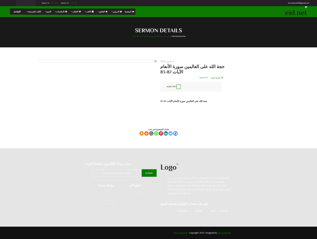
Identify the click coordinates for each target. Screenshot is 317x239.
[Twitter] (170, 133)
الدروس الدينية (139, 192)
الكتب (88, 11)
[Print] (146, 133)
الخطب (75, 11)
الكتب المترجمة (34, 11)
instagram (182, 211)
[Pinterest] (161, 133)
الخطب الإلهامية (109, 200)
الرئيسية (128, 11)
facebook (223, 211)
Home (182, 36)
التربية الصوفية (108, 196)
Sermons (176, 36)
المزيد (48, 11)
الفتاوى (102, 11)
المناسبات (60, 11)
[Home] (195, 167)
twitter (213, 211)
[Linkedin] (166, 133)
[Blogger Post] (151, 133)
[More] (141, 133)
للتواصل (17, 11)
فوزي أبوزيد (215, 78)
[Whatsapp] (156, 133)
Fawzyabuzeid (180, 233)
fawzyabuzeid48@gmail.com (298, 3)
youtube (198, 211)
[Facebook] (175, 133)
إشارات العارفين (109, 192)
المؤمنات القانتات (109, 204)
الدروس (116, 11)
